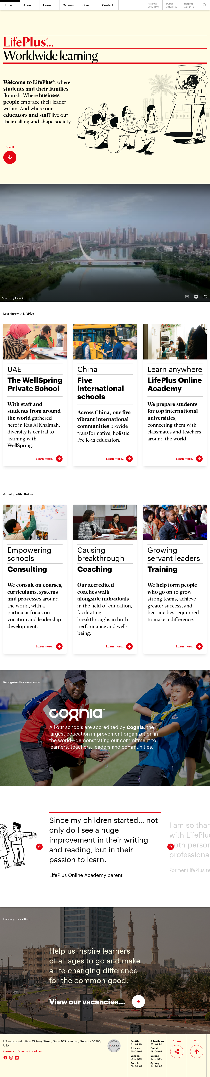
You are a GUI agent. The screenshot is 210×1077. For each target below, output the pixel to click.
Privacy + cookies (29, 1051)
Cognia (135, 727)
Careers (8, 1051)
